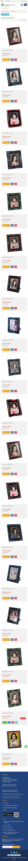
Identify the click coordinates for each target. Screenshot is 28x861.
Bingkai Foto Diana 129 (7, 298)
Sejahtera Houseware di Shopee (8, 784)
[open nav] (25, 5)
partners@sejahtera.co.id (9, 830)
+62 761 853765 (7, 825)
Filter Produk (5, 14)
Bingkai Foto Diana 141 (7, 713)
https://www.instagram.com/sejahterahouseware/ (12, 794)
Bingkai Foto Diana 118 (7, 671)
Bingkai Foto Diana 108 (7, 133)
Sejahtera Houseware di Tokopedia (9, 786)
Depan (3, 11)
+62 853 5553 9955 (8, 827)
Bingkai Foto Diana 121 (7, 506)
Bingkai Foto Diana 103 (7, 754)
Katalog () (8, 1)
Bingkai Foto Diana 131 (7, 216)
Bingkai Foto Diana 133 (7, 174)
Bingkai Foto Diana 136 (7, 547)
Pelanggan (24, 1)
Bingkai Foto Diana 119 (7, 588)
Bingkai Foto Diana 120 (7, 464)
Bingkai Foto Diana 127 (7, 381)
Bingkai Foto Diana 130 (7, 257)
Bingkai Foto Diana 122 (7, 423)
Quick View (14, 39)
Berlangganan (16, 847)
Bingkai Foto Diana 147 (7, 50)
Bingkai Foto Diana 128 (7, 340)
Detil (5, 722)
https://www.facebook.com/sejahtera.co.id (11, 796)
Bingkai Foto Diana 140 (7, 630)
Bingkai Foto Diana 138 (7, 91)
